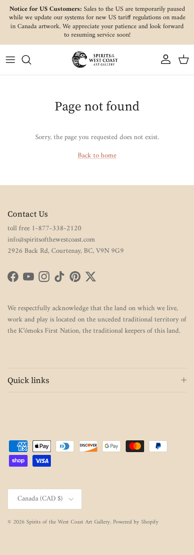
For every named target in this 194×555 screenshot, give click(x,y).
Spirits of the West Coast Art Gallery (68, 522)
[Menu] (10, 59)
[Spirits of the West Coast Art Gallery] (97, 59)
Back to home (97, 155)
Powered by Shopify (136, 522)
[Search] (31, 59)
